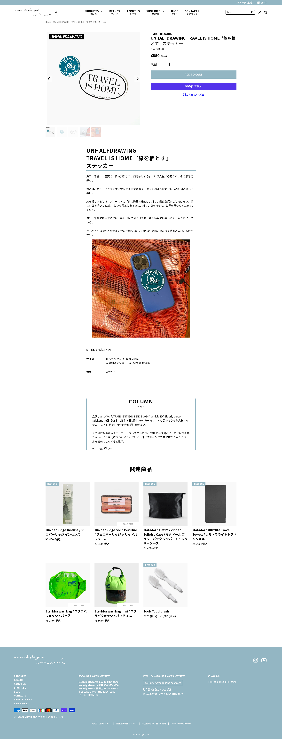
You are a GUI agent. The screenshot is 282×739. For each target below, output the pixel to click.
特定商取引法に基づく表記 (154, 723)
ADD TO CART (193, 74)
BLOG (17, 691)
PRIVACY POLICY (23, 699)
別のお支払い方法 (193, 94)
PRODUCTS (20, 676)
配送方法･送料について (126, 723)
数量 (154, 64)
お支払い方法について (101, 723)
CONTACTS (20, 695)
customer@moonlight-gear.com (163, 682)
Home (48, 21)
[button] (49, 79)
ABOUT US (20, 683)
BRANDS (18, 679)
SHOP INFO (20, 687)
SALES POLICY (22, 703)
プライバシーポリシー (181, 723)
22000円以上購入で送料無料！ (252, 2)
